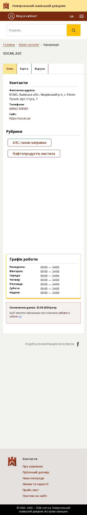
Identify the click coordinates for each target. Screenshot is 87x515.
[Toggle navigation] (81, 16)
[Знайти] (74, 30)
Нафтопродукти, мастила (34, 153)
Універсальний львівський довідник (39, 6)
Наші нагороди (33, 478)
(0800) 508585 (18, 108)
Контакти (30, 459)
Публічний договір (36, 472)
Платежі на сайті (35, 496)
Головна (9, 45)
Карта (24, 68)
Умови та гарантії (35, 484)
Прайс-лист (31, 490)
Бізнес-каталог (29, 45)
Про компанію (33, 466)
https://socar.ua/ (20, 118)
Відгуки (40, 68)
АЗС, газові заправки (29, 142)
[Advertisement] (43, 205)
